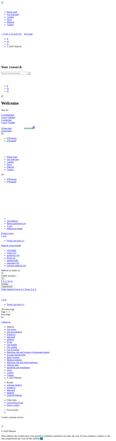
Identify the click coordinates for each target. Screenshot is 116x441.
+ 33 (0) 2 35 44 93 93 (11, 34)
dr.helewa (11, 334)
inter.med (11, 337)
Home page (12, 12)
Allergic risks (13, 365)
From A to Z (19, 289)
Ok (41, 438)
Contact (10, 24)
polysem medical (14, 385)
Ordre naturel (7, 289)
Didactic (10, 22)
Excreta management (16, 355)
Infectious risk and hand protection (22, 362)
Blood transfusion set (16, 223)
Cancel (4, 117)
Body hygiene (13, 357)
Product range (7, 233)
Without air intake (15, 228)
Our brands (12, 344)
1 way (9, 226)
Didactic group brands (11, 245)
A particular (6, 120)
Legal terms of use (15, 402)
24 (11, 281)
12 (6, 281)
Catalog (10, 17)
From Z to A (30, 289)
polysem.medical (14, 332)
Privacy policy (13, 405)
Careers (10, 372)
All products (12, 221)
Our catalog (12, 347)
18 (8, 281)
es (8, 44)
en (8, 41)
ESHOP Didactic (14, 395)
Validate (11, 117)
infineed (10, 339)
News (9, 19)
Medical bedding (14, 360)
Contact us (6, 322)
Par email (28, 34)
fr (7, 39)
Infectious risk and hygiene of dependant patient (28, 352)
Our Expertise (13, 350)
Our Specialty (13, 14)
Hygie (9, 342)
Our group (11, 329)
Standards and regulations (18, 367)
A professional (7, 115)
